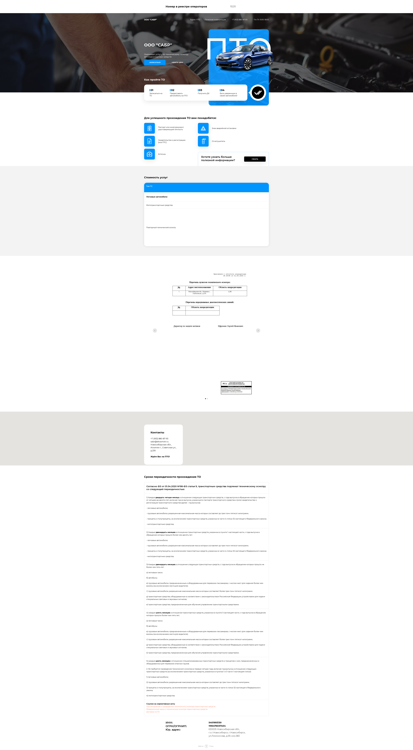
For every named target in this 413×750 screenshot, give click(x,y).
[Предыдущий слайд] (155, 330)
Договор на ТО (153, 712)
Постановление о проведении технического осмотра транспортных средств (180, 707)
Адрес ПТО (195, 20)
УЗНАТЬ (255, 159)
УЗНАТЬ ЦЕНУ (177, 62)
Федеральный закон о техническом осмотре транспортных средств (176, 709)
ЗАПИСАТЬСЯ (154, 62)
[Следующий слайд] (258, 330)
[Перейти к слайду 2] (207, 398)
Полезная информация (215, 20)
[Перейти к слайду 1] (205, 398)
